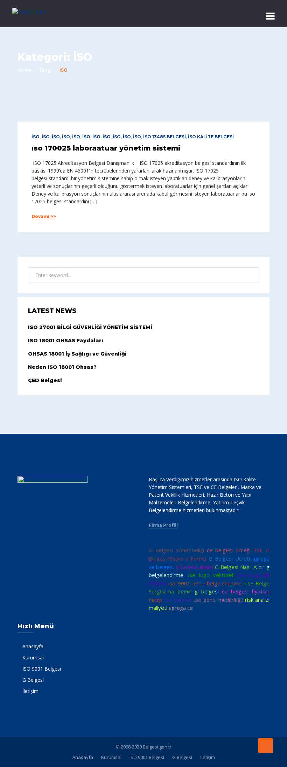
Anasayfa (32, 646)
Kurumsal (33, 657)
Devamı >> (43, 216)
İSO (35, 136)
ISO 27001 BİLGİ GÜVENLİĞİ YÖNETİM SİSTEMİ (90, 327)
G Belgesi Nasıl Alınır (240, 566)
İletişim (30, 691)
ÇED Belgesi (45, 380)
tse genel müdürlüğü (218, 599)
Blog (45, 70)
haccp (155, 599)
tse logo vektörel (210, 574)
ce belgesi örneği (229, 550)
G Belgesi (33, 680)
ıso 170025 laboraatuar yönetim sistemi (105, 148)
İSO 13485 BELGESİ (164, 136)
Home (24, 70)
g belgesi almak (194, 566)
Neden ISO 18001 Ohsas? (62, 367)
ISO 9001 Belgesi (41, 668)
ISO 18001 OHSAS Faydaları (65, 340)
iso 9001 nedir (186, 583)
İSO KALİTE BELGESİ (211, 136)
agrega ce (181, 607)
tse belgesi (177, 599)
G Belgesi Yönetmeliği (176, 550)
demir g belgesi (198, 591)
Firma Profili (163, 525)
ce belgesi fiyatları (246, 591)
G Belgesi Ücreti (229, 558)
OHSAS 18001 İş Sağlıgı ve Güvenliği (77, 354)
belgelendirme (224, 583)
